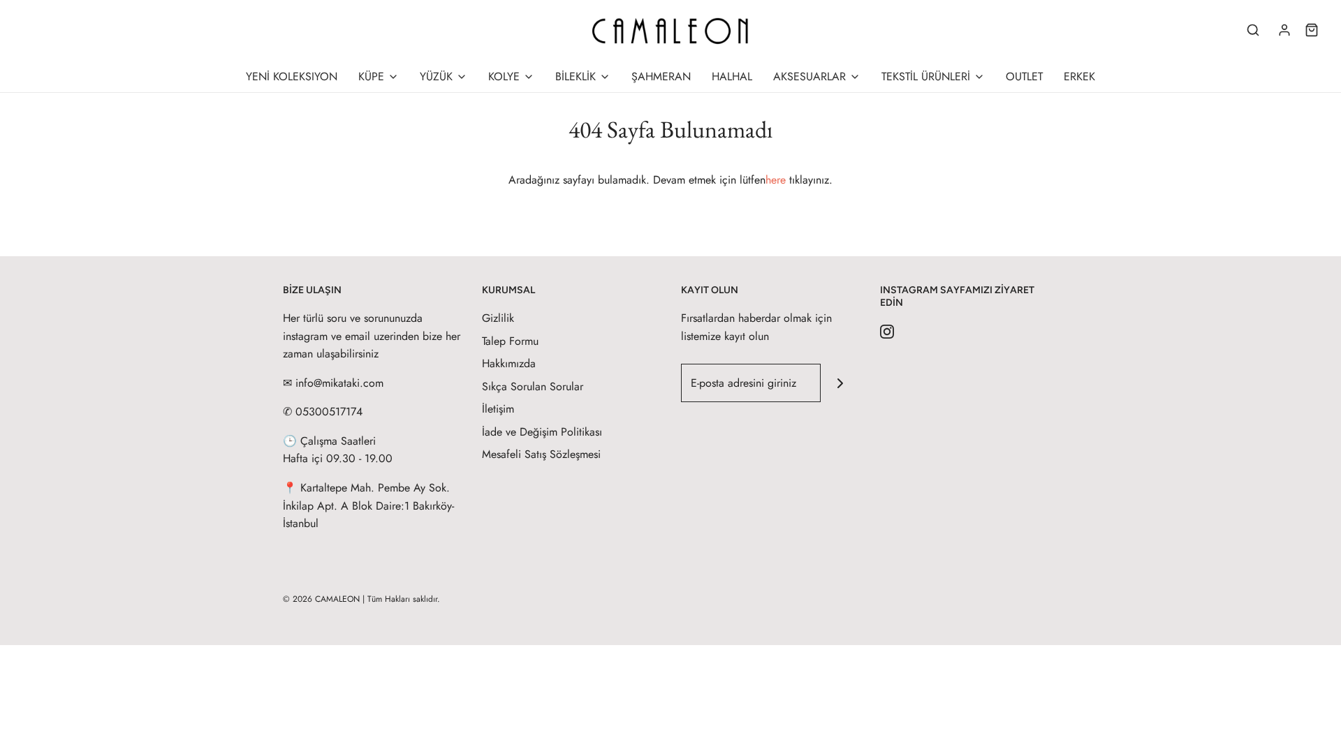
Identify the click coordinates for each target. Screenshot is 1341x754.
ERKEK (1079, 76)
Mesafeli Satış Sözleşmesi (541, 454)
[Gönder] (840, 383)
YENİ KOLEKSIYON (291, 76)
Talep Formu (510, 341)
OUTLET (1024, 76)
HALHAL (732, 76)
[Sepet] (1311, 30)
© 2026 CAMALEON (321, 599)
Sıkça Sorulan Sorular (532, 386)
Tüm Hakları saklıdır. (403, 599)
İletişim (498, 409)
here (775, 180)
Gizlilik (498, 318)
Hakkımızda (509, 363)
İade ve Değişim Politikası (542, 432)
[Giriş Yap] (1284, 30)
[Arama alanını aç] (1253, 30)
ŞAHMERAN (661, 76)
